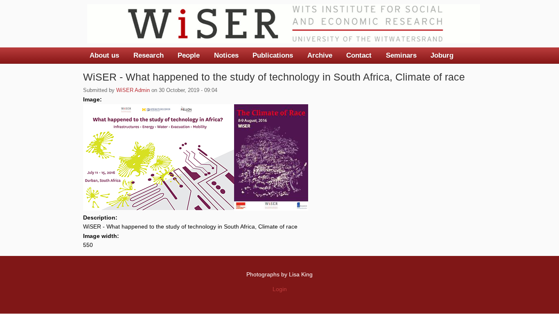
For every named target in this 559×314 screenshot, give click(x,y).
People (189, 55)
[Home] (283, 23)
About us (104, 55)
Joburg (442, 55)
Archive (319, 55)
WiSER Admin (133, 90)
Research (148, 55)
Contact (359, 55)
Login (280, 289)
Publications (272, 55)
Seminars (401, 55)
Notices (226, 55)
